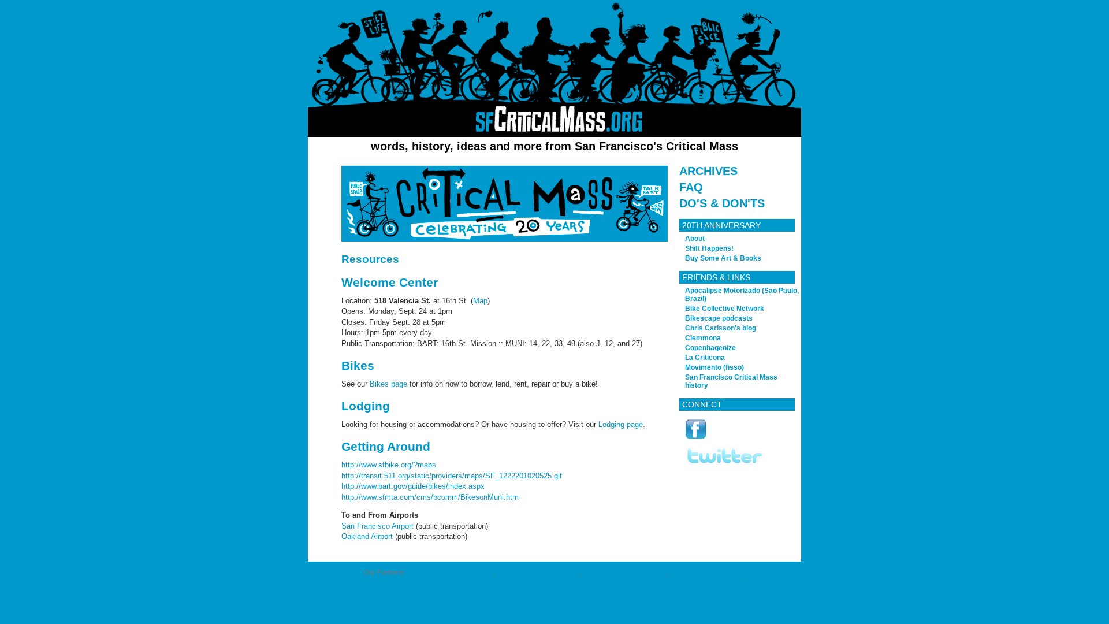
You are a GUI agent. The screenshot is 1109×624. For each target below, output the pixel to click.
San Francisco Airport (377, 526)
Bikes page (388, 384)
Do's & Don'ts (722, 203)
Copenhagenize (710, 348)
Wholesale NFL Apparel (706, 573)
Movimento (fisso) (714, 367)
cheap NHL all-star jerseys (624, 573)
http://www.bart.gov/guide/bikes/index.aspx (413, 486)
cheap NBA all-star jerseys (538, 573)
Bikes (357, 365)
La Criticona (705, 358)
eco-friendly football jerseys (450, 573)
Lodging (365, 406)
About (695, 239)
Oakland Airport (367, 536)
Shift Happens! (709, 248)
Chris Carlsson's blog (720, 328)
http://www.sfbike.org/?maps (388, 464)
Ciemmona (703, 338)
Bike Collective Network (724, 308)
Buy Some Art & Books (723, 258)
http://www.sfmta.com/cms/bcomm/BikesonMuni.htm (430, 497)
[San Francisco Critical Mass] (554, 68)
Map (480, 300)
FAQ (691, 187)
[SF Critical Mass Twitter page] (725, 463)
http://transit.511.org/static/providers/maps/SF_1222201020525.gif (451, 475)
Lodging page (620, 424)
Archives (708, 171)
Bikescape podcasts (719, 318)
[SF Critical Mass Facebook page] (695, 437)
